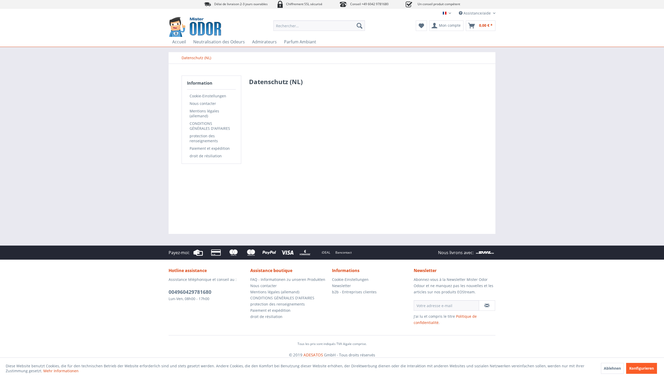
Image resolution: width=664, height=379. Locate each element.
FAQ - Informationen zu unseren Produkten (287, 279)
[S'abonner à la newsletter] (487, 305)
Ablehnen (612, 368)
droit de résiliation (206, 155)
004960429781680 (190, 292)
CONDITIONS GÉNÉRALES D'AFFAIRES (210, 126)
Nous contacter (203, 103)
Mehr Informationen (61, 370)
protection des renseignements (204, 138)
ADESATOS (313, 354)
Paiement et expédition (210, 148)
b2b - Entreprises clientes (354, 291)
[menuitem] (319, 26)
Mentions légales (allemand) (204, 113)
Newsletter (341, 285)
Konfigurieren (641, 368)
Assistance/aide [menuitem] (477, 13)
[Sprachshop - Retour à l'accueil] (209, 27)
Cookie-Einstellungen (208, 95)
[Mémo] (421, 26)
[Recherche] (359, 26)
